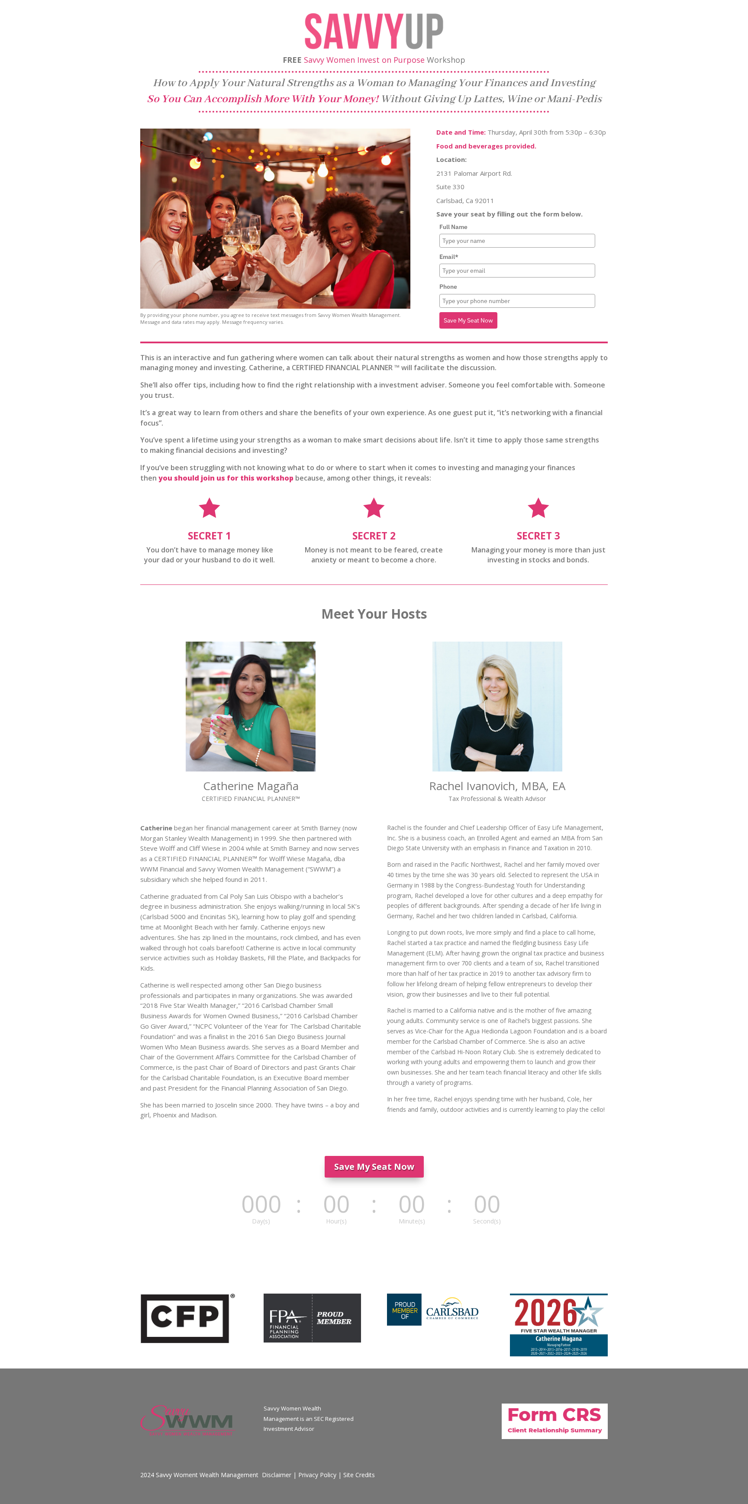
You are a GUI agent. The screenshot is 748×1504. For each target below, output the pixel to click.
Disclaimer (276, 1475)
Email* (448, 257)
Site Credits (359, 1475)
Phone (448, 286)
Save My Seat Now (468, 320)
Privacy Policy (317, 1475)
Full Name (453, 227)
